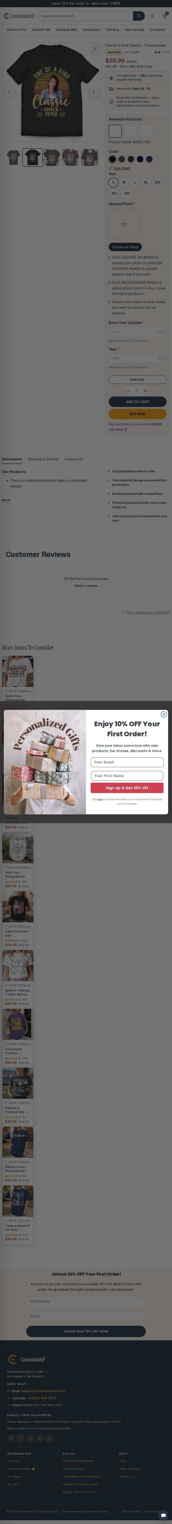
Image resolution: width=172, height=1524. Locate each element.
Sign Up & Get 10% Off (127, 788)
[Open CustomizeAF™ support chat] (163, 1515)
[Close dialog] (164, 714)
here (100, 799)
